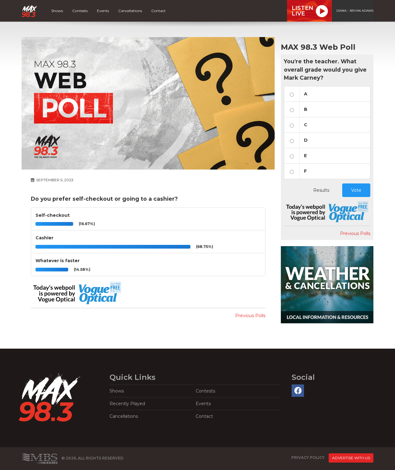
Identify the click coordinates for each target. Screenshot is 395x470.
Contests (80, 10)
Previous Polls (250, 315)
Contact (158, 10)
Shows (57, 10)
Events (103, 10)
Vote (356, 190)
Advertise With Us (351, 457)
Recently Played (127, 403)
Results (321, 190)
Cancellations (130, 10)
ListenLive (302, 11)
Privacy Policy (308, 457)
